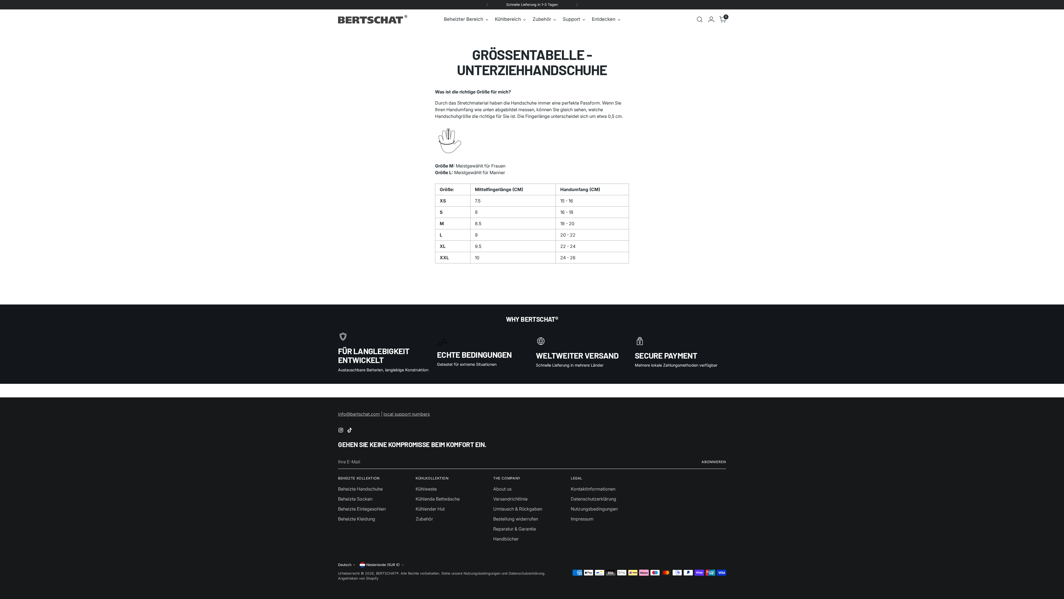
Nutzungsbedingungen (594, 509)
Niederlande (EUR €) (383, 565)
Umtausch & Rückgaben (517, 509)
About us (502, 489)
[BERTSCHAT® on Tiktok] (350, 431)
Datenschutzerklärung (593, 499)
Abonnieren (714, 462)
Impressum (582, 519)
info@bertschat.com (359, 414)
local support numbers (406, 414)
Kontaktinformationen (593, 489)
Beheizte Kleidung (356, 519)
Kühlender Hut (430, 509)
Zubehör (424, 519)
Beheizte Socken (355, 499)
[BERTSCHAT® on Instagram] (341, 431)
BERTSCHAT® (387, 573)
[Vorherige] (487, 4)
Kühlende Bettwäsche (438, 499)
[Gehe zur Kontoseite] (711, 19)
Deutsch (344, 565)
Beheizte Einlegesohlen (362, 509)
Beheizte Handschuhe (360, 489)
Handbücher (506, 539)
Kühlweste (426, 489)
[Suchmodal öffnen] (699, 19)
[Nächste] (577, 4)
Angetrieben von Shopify (358, 578)
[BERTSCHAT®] (372, 19)
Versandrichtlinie (510, 499)
